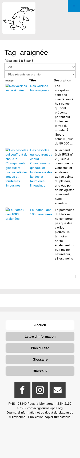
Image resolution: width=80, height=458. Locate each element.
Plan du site (40, 348)
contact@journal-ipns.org (45, 408)
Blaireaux (40, 371)
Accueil (40, 325)
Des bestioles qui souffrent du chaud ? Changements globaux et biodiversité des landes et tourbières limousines (41, 167)
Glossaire (40, 359)
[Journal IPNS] (19, 8)
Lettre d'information (40, 336)
